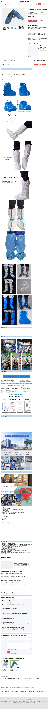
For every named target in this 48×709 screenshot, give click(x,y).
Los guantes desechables (27, 681)
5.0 (38, 61)
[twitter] (30, 699)
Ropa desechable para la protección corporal (7, 678)
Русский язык (38, 701)
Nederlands (14, 702)
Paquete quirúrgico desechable (28, 678)
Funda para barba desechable (40, 680)
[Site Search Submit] (39, 4)
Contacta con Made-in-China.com (27, 698)
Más (1, 695)
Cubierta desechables (27, 680)
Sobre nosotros (3, 698)
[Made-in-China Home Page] (24, 2)
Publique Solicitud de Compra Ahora (12, 653)
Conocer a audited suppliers (42, 698)
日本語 (17, 701)
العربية (45, 701)
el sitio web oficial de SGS (25, 558)
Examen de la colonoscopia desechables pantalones (18, 681)
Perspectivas (19, 699)
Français (20, 701)
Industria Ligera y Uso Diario (8, 6)
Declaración (7, 698)
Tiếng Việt (27, 702)
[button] (1, 1)
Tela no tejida (37, 678)
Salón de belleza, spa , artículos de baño (41, 681)
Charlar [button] (43, 20)
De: (5, 638)
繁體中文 (14, 701)
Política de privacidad (19, 698)
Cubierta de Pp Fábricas (23, 691)
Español (24, 701)
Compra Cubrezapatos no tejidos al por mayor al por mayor (17, 693)
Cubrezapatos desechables (16, 680)
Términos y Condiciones (33, 705)
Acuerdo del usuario (12, 698)
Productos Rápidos (35, 698)
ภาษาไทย (21, 702)
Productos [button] (11, 4)
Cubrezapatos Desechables (24, 6)
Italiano (34, 701)
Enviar (8, 651)
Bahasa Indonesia (32, 702)
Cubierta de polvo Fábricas (41, 691)
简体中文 (10, 701)
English (7, 701)
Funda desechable (3, 681)
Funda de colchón (4, 693)
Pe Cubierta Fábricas (32, 691)
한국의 (42, 701)
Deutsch (27, 701)
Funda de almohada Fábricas (6, 691)
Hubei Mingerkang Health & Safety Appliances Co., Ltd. (33, 12)
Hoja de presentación (15, 691)
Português (30, 701)
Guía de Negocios (24, 699)
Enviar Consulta (32, 20)
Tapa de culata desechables (5, 680)
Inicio (1, 6)
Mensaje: (5, 643)
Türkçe (24, 702)
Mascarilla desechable (15, 678)
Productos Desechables (16, 6)
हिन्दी (17, 702)
